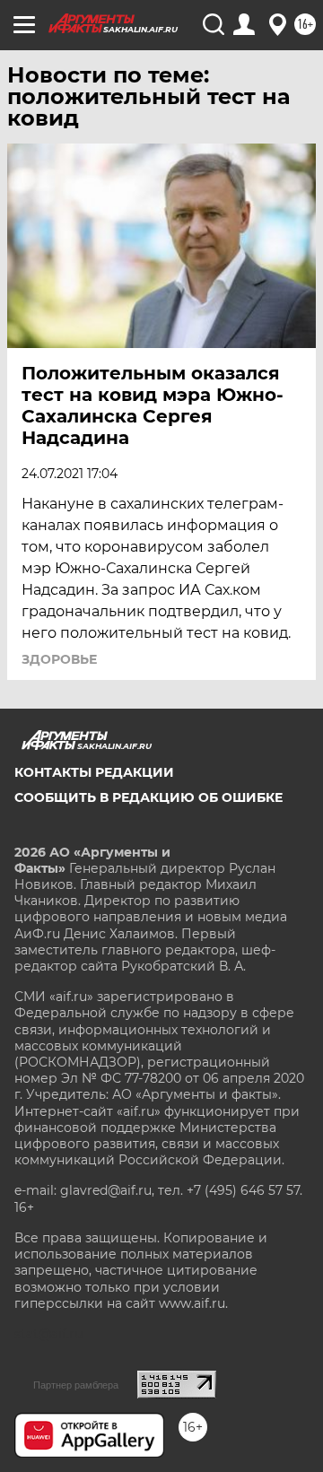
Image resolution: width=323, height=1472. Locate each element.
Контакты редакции (94, 772)
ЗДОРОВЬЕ (59, 659)
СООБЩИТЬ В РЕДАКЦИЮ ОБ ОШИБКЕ (148, 797)
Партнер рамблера (75, 1385)
